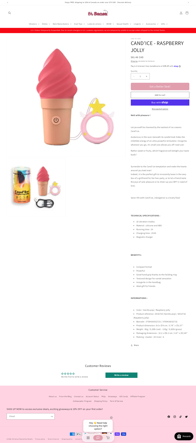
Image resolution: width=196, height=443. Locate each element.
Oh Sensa (15, 439)
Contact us (78, 396)
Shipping (134, 61)
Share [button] (136, 345)
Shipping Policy (100, 401)
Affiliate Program (137, 396)
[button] (10, 13)
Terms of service (53, 439)
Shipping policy (67, 439)
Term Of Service (116, 401)
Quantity (134, 71)
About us (53, 396)
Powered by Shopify (26, 439)
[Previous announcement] (8, 2)
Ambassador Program (82, 401)
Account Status (92, 396)
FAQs (103, 396)
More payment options (160, 109)
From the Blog (65, 396)
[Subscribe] (52, 416)
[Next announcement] (188, 2)
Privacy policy (40, 439)
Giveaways (112, 396)
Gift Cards (123, 396)
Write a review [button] (121, 375)
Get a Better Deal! (160, 86)
